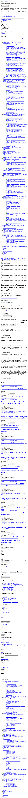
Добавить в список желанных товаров (9, 386)
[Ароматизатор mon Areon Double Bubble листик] (12, 466)
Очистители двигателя (11, 123)
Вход (10, 19)
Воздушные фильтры (11, 237)
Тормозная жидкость (10, 163)
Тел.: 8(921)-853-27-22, (8, 587)
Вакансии (5, 256)
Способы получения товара (9, 598)
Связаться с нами (7, 610)
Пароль (3, 656)
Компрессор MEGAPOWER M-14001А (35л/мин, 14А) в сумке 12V (13, 458)
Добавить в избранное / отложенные (9, 298)
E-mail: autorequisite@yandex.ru (10, 590)
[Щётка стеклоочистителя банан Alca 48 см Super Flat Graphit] (14, 494)
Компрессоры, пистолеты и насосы (14, 93)
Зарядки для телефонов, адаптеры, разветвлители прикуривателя (14, 54)
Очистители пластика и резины (13, 136)
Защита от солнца (10, 61)
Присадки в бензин (10, 180)
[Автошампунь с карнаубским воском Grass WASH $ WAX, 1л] (14, 523)
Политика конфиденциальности (10, 602)
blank (7, 566)
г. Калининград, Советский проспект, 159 (13, 585)
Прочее (7, 217)
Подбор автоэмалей (7, 251)
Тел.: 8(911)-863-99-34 (8, 589)
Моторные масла (10, 169)
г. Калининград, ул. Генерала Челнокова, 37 (13, 584)
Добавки (8, 207)
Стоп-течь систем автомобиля (13, 191)
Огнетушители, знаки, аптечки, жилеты (15, 97)
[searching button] (11, 31)
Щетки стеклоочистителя (12, 113)
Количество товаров (7, 295)
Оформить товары (5, 642)
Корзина (5, 624)
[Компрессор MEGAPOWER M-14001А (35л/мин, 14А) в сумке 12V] (14, 453)
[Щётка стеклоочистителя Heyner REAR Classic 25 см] (13, 480)
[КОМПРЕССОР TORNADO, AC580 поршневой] (12, 425)
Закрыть (2, 617)
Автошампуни (9, 120)
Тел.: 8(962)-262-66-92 (8, 588)
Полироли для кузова (11, 143)
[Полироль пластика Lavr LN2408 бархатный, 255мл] (13, 536)
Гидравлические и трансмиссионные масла (16, 167)
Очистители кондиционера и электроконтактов (12, 132)
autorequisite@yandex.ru (8, 16)
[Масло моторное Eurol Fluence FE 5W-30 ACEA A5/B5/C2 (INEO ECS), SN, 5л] (14, 398)
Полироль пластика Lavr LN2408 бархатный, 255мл (10, 541)
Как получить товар (8, 316)
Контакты (5, 254)
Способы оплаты (7, 599)
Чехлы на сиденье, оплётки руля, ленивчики (16, 76)
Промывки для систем (11, 187)
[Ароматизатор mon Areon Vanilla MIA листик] (11, 385)
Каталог (5, 249)
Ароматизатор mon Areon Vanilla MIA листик (14, 389)
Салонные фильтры (10, 242)
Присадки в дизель (10, 182)
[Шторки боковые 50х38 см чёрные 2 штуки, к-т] (12, 439)
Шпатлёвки (8, 224)
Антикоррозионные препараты (13, 202)
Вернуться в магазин (5, 622)
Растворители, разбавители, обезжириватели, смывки (16, 221)
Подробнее (3, 395)
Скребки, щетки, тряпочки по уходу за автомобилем (15, 72)
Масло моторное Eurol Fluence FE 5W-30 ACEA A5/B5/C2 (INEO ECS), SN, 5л (13, 402)
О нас (4, 253)
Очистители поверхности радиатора (14, 118)
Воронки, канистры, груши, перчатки (15, 47)
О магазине (6, 607)
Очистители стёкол (10, 141)
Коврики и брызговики (11, 87)
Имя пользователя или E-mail (8, 653)
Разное (7, 99)
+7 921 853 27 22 (6, 15)
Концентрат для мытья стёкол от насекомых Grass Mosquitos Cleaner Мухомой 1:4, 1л (14, 417)
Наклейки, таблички (10, 64)
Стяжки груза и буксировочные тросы (15, 105)
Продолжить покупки (5, 576)
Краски (7, 209)
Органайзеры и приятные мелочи (14, 68)
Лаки (7, 212)
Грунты (7, 204)
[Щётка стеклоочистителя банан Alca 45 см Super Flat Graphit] (14, 509)
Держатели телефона (11, 49)
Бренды (5, 252)
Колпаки (8, 90)
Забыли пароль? (4, 659)
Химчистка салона (10, 146)
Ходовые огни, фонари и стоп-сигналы (15, 109)
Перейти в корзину (14, 576)
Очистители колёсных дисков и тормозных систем (16, 127)
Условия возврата (7, 600)
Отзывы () (6, 314)
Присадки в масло (10, 185)
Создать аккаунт (4, 667)
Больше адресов (4, 5)
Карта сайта (6, 612)
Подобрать (24, 38)
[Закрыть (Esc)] (1, 569)
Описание (6, 313)
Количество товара (5, 394)
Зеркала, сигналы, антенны (12, 85)
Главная (5, 248)
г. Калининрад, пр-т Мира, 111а (10, 583)
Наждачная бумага (10, 214)
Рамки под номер (10, 102)
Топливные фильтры (11, 245)
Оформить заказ (13, 629)
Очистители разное (10, 138)
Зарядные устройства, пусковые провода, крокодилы (15, 59)
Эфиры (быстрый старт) (11, 195)
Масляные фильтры (10, 240)
